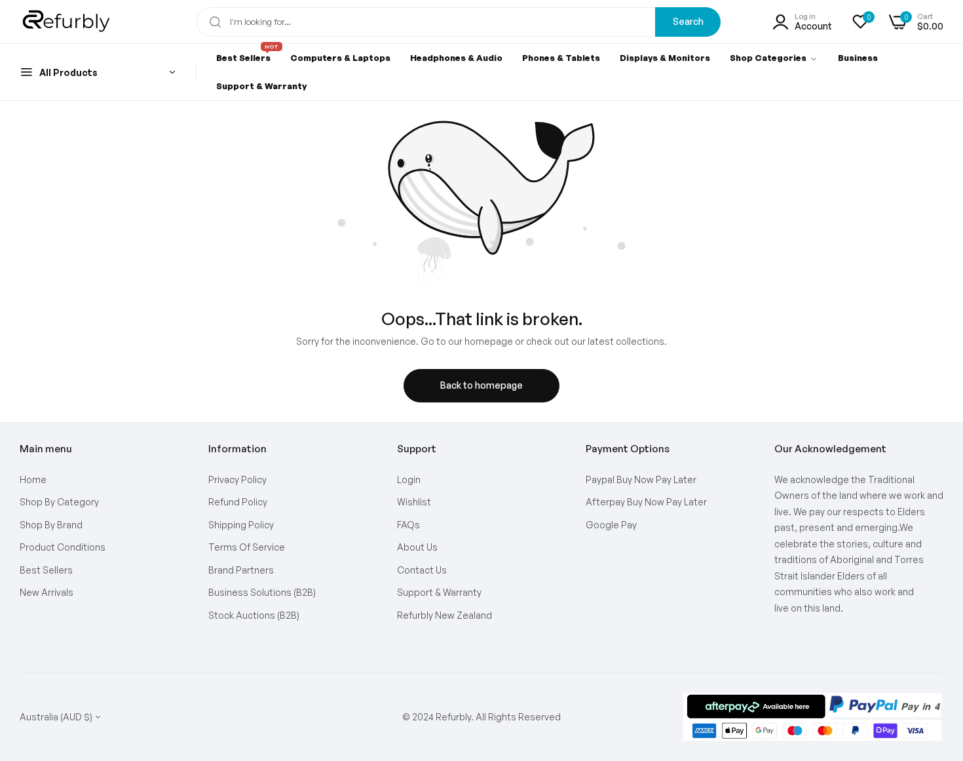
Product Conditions (62, 547)
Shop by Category (59, 501)
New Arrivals (46, 592)
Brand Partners (241, 570)
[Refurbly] (67, 22)
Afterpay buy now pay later (646, 501)
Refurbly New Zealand (444, 615)
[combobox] (459, 22)
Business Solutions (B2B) (262, 592)
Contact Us (422, 570)
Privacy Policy (237, 479)
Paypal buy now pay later (641, 479)
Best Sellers (46, 570)
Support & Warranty (439, 592)
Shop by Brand (51, 524)
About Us (417, 547)
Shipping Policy (241, 524)
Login (409, 479)
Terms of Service (246, 547)
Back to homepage (481, 385)
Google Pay (611, 524)
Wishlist (414, 501)
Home (33, 479)
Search (688, 21)
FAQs (408, 524)
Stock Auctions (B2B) (253, 615)
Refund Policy (237, 501)
